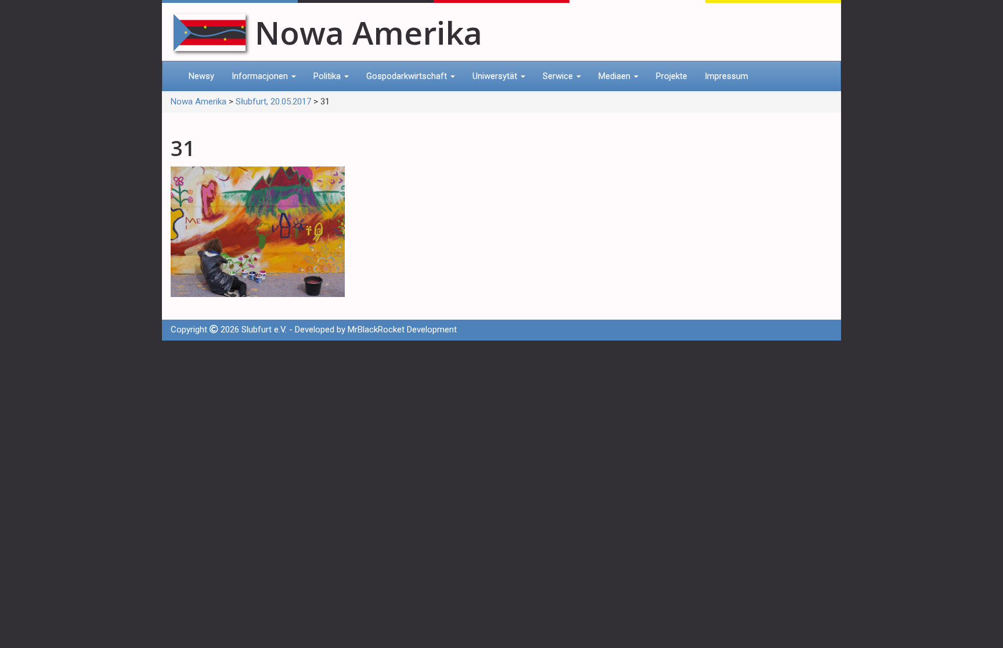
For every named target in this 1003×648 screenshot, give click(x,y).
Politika (328, 76)
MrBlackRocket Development (402, 329)
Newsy (201, 76)
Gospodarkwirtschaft (407, 76)
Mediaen (615, 76)
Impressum (726, 76)
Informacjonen (261, 76)
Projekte (671, 76)
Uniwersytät (495, 76)
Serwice (559, 76)
